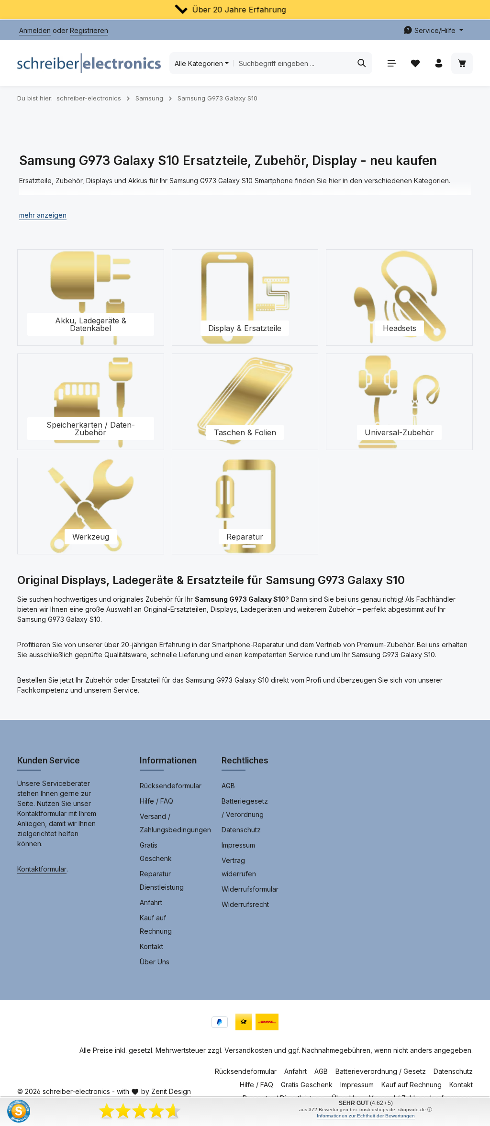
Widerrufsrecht (245, 904)
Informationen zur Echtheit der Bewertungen (366, 1115)
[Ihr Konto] (438, 63)
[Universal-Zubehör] (399, 402)
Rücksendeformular (170, 786)
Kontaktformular (42, 869)
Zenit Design (171, 1091)
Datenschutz (241, 830)
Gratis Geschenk (156, 851)
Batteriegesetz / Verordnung (245, 807)
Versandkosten (248, 1050)
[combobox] (292, 63)
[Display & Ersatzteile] (245, 297)
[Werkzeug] (91, 506)
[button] (43, 215)
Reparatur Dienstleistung (162, 880)
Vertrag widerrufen (239, 867)
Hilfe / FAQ (156, 801)
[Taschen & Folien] (245, 402)
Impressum (238, 845)
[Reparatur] (245, 506)
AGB (228, 786)
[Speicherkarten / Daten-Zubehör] (91, 402)
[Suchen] (362, 63)
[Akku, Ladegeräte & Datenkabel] (91, 297)
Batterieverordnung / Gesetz (380, 1071)
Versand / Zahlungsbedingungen (175, 823)
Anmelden (35, 30)
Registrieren (89, 30)
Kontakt (151, 946)
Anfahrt (151, 902)
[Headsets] (399, 297)
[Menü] (391, 63)
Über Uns (154, 962)
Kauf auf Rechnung (156, 924)
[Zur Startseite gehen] (89, 63)
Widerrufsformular (250, 889)
